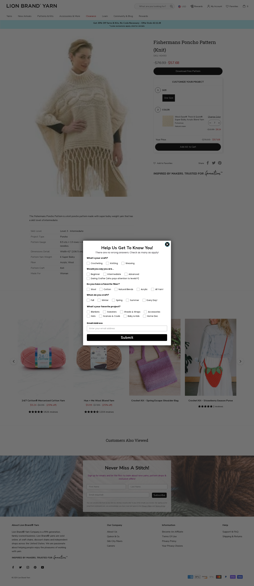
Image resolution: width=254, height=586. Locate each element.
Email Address (95, 323)
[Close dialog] (167, 244)
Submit (127, 337)
